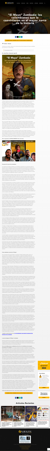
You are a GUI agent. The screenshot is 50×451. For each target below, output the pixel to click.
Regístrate (41, 3)
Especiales (23, 3)
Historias (18, 3)
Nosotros (31, 3)
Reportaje (9, 43)
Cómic (27, 3)
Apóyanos (36, 3)
